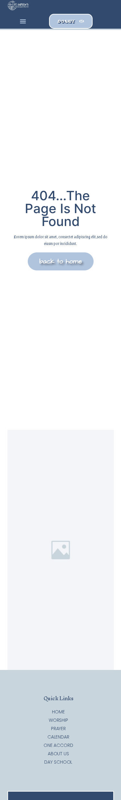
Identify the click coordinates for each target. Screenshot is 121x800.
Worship (58, 720)
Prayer (58, 728)
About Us (58, 754)
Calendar (58, 737)
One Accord (58, 745)
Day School (58, 762)
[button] (23, 21)
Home (58, 712)
